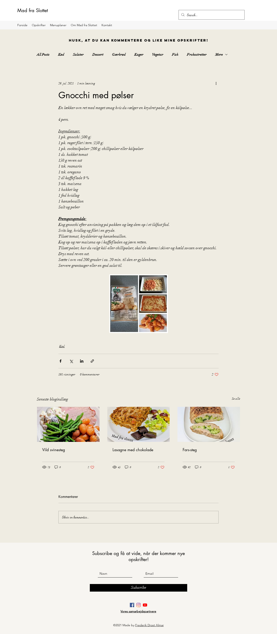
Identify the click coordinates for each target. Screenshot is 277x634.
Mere (219, 54)
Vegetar (157, 54)
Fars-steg (190, 449)
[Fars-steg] (208, 424)
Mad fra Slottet (32, 10)
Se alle (236, 399)
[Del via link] (92, 361)
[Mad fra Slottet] (132, 605)
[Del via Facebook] (60, 361)
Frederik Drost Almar (149, 625)
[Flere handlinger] (216, 83)
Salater (78, 54)
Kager (138, 54)
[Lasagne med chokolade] (138, 424)
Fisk (175, 54)
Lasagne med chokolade (133, 449)
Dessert (97, 54)
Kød (61, 54)
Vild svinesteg (53, 449)
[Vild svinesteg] (68, 424)
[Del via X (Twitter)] (71, 361)
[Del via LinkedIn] (82, 361)
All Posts (43, 54)
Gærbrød (119, 54)
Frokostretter (197, 54)
